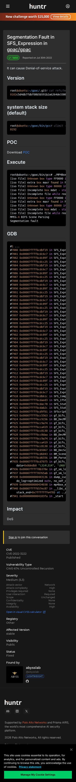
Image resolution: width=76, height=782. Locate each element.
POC (26, 152)
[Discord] (8, 711)
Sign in (13, 537)
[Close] (71, 749)
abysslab (33, 667)
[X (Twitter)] (26, 711)
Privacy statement (30, 766)
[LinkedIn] (17, 711)
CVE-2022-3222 (16, 553)
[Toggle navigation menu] (8, 6)
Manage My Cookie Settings (38, 774)
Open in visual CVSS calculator (24, 611)
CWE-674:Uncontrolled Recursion (30, 568)
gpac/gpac (19, 49)
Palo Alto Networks (34, 722)
